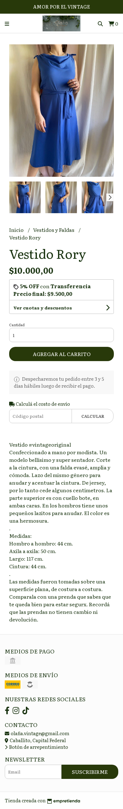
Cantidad (17, 324)
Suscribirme (90, 771)
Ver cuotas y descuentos (42, 307)
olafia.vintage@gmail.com (39, 733)
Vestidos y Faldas (54, 229)
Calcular (92, 416)
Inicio (17, 229)
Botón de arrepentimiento (38, 746)
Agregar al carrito (62, 354)
